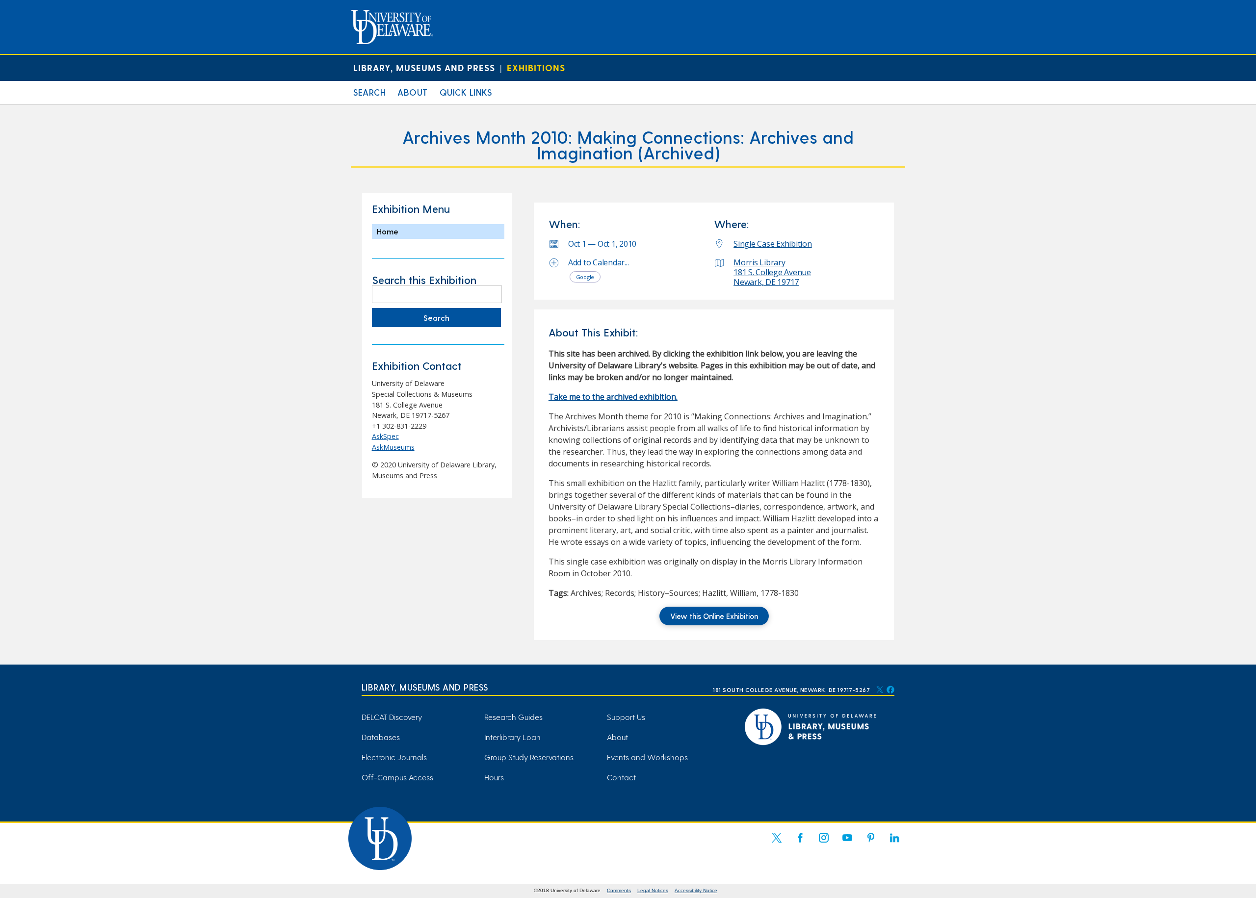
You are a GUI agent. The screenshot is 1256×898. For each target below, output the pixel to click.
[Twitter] (776, 843)
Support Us (626, 716)
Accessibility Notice (696, 890)
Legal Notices (652, 890)
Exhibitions (536, 67)
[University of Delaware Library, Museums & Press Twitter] (879, 689)
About (412, 92)
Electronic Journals (394, 757)
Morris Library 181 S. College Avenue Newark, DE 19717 (772, 272)
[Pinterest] (871, 843)
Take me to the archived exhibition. (613, 396)
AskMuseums (393, 447)
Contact (621, 777)
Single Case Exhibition (772, 243)
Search (369, 92)
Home (387, 231)
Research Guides (513, 716)
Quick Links (466, 92)
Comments (619, 890)
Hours (494, 777)
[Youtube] (847, 843)
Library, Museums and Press (424, 67)
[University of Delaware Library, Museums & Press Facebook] (890, 689)
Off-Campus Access (397, 777)
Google (585, 277)
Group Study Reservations (529, 757)
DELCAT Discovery (392, 716)
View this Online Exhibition (714, 616)
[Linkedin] (894, 843)
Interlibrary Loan (512, 737)
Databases (381, 737)
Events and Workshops (647, 757)
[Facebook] (800, 843)
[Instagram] (824, 843)
